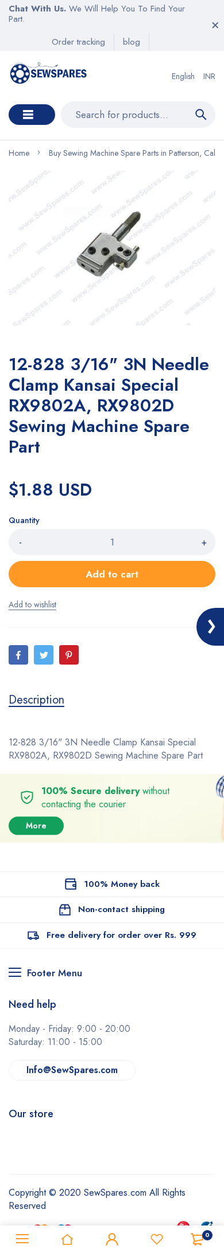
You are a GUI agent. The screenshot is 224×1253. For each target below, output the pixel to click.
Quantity (24, 520)
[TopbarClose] (215, 25)
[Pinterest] (69, 655)
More (36, 825)
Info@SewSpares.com (72, 1070)
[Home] (67, 1239)
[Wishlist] (156, 1239)
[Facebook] (18, 655)
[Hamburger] (22, 1239)
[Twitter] (43, 655)
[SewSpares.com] (50, 76)
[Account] (112, 1239)
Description (36, 700)
